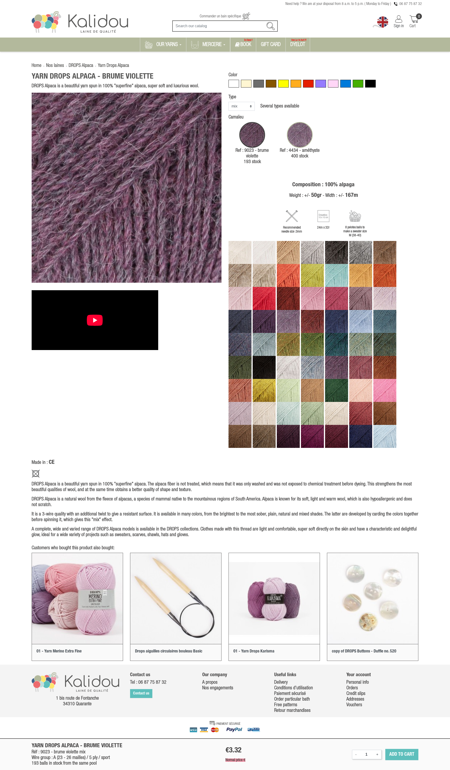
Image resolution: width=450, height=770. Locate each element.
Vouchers (354, 705)
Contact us (141, 693)
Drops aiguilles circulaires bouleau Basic (168, 651)
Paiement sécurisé (290, 694)
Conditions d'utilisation (293, 688)
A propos (210, 682)
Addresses (355, 699)
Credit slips (355, 694)
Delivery (281, 682)
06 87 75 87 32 (410, 4)
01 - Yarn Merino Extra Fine (59, 651)
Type (232, 97)
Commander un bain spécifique (221, 16)
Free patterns (285, 705)
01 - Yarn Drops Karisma (253, 651)
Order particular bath (292, 699)
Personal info (357, 682)
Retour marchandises (292, 711)
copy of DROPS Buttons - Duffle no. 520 (364, 651)
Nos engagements (217, 688)
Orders (352, 688)
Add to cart (401, 754)
